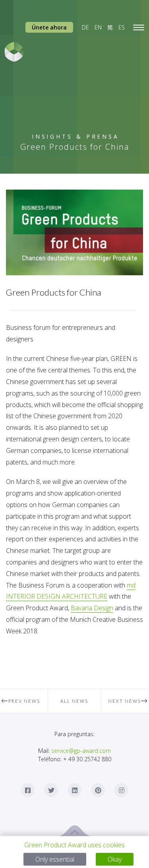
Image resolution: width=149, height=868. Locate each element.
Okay (115, 859)
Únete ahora (49, 27)
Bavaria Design (92, 607)
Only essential (54, 859)
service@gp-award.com (81, 750)
